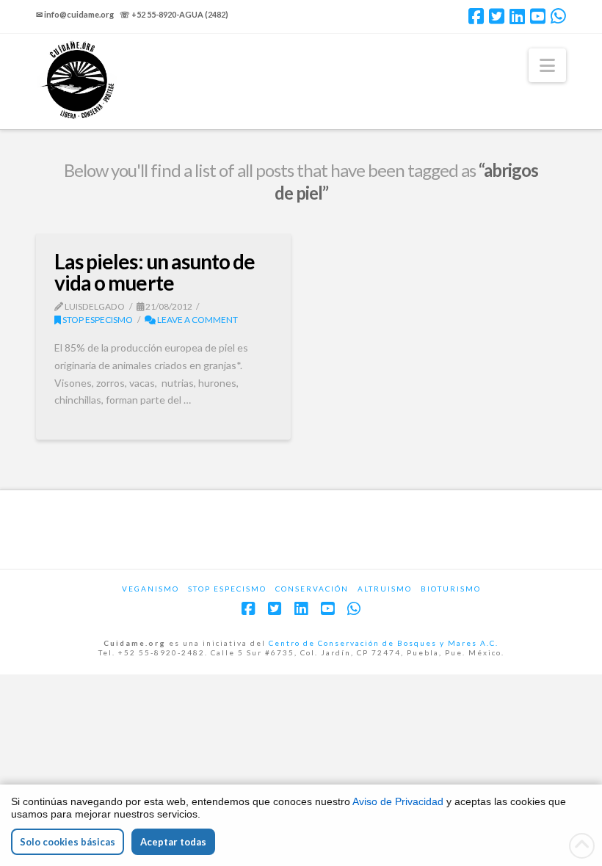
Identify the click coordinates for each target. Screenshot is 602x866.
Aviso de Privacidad (397, 801)
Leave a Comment (197, 319)
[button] (547, 65)
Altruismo (385, 588)
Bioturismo (451, 588)
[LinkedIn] (517, 16)
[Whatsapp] (558, 16)
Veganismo (150, 588)
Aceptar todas (173, 842)
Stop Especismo (97, 319)
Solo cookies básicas (67, 842)
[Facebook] (476, 16)
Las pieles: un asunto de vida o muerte (154, 272)
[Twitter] (496, 16)
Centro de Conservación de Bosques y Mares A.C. (383, 642)
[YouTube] (537, 16)
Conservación (312, 588)
